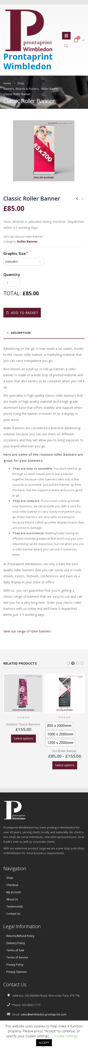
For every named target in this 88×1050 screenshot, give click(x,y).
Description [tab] (20, 333)
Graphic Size (14, 253)
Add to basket (24, 313)
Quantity (11, 274)
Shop (9, 877)
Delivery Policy (15, 943)
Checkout (12, 885)
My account (13, 892)
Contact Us (13, 913)
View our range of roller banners (27, 631)
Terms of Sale (15, 950)
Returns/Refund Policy (20, 936)
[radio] (59, 725)
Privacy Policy (14, 964)
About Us (12, 899)
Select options (23, 738)
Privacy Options (16, 971)
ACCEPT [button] (44, 1043)
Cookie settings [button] (66, 1036)
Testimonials (14, 906)
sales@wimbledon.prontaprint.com (43, 1014)
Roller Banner (27, 241)
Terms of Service (17, 957)
